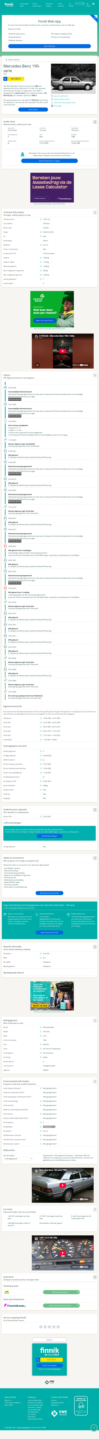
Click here (57, 1369)
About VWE (9, 1405)
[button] (54, 79)
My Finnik (88, 5)
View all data (33, 109)
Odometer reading (49, 5)
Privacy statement (23, 1427)
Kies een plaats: (9, 1155)
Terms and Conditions (13, 1403)
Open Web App (49, 46)
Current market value (36, 5)
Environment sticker (35, 1419)
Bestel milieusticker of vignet (49, 161)
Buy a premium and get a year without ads (49, 204)
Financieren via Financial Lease (60, 1305)
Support (49, 1340)
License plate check (24, 5)
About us (8, 1400)
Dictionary (31, 1417)
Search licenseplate (49, 1365)
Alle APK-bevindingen (49, 836)
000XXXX (15, 399)
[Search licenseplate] (83, 3)
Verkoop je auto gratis (60, 1292)
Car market (71, 5)
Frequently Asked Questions (57, 1404)
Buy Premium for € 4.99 (49, 932)
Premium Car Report (35, 1403)
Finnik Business (61, 5)
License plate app (34, 1410)
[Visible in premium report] (33, 392)
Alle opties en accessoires (49, 893)
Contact (54, 1400)
